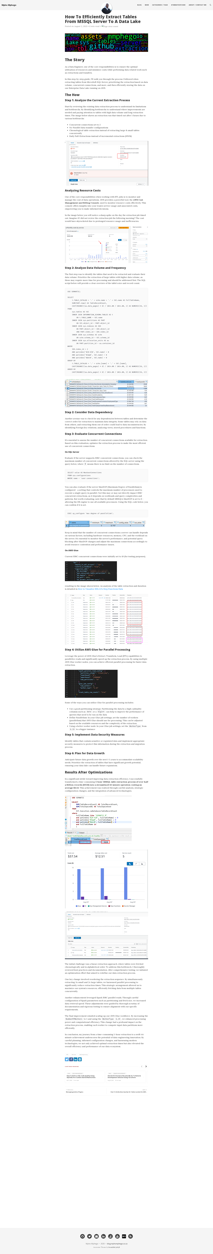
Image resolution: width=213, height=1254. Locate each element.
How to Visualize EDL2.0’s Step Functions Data (100, 589)
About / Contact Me (197, 5)
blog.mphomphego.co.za (117, 1243)
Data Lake (74, 1054)
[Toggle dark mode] (210, 4)
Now (147, 5)
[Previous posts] (142, 1067)
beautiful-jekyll (114, 1247)
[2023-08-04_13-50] (106, 244)
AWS (67, 1054)
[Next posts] (146, 1067)
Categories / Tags (160, 5)
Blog (139, 5)
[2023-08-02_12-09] (106, 163)
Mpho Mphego (9, 5)
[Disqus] (106, 1130)
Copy (145, 290)
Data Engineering (83, 1054)
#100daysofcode (178, 5)
